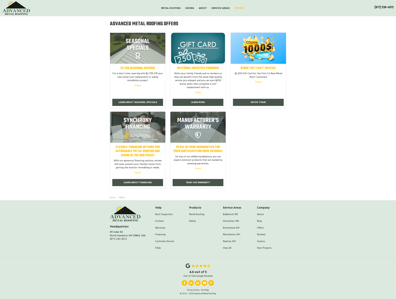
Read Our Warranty (198, 182)
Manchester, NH (231, 234)
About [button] (203, 8)
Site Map (205, 290)
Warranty (160, 227)
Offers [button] (238, 8)
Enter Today (258, 102)
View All (227, 248)
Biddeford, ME (230, 214)
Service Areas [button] (220, 8)
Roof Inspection (164, 214)
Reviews (261, 234)
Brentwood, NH (231, 227)
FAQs (158, 248)
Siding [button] (189, 8)
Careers (261, 241)
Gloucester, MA (231, 221)
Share (138, 85)
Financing (160, 234)
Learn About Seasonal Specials (137, 102)
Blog (259, 221)
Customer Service (164, 241)
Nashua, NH (229, 241)
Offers (260, 227)
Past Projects (264, 248)
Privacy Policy (193, 290)
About (260, 214)
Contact (159, 221)
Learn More (198, 102)
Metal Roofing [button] (171, 8)
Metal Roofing (196, 214)
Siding (192, 221)
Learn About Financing (138, 182)
